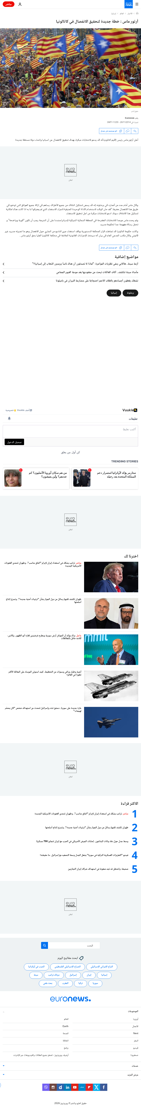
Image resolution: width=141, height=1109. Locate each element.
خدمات (135, 1066)
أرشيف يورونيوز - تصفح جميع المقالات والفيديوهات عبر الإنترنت (40, 1055)
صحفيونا (134, 1055)
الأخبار (130, 13)
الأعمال (135, 1026)
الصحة (65, 1034)
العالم (122, 13)
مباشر (9, 4)
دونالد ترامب (53, 975)
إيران (89, 975)
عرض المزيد (132, 1075)
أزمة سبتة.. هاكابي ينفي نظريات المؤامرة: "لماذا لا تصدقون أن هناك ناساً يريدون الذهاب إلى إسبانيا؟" (85, 264)
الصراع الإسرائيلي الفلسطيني (68, 967)
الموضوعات (133, 1011)
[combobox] (70, 945)
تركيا (80, 983)
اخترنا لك (131, 556)
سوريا (95, 983)
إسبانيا (113, 13)
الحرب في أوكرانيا (36, 967)
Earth (65, 1026)
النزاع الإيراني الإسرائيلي (102, 967)
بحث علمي (47, 983)
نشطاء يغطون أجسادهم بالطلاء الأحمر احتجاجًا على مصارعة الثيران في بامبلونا (97, 281)
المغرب (65, 983)
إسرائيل (73, 975)
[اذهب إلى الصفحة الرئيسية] (128, 4)
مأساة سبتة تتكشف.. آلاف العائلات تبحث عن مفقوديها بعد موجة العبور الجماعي (97, 272)
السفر (136, 1041)
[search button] (44, 945)
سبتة (36, 975)
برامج (66, 1048)
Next (135, 1034)
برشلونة (130, 293)
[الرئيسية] (137, 13)
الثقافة (65, 1041)
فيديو (135, 1048)
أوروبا (135, 1019)
